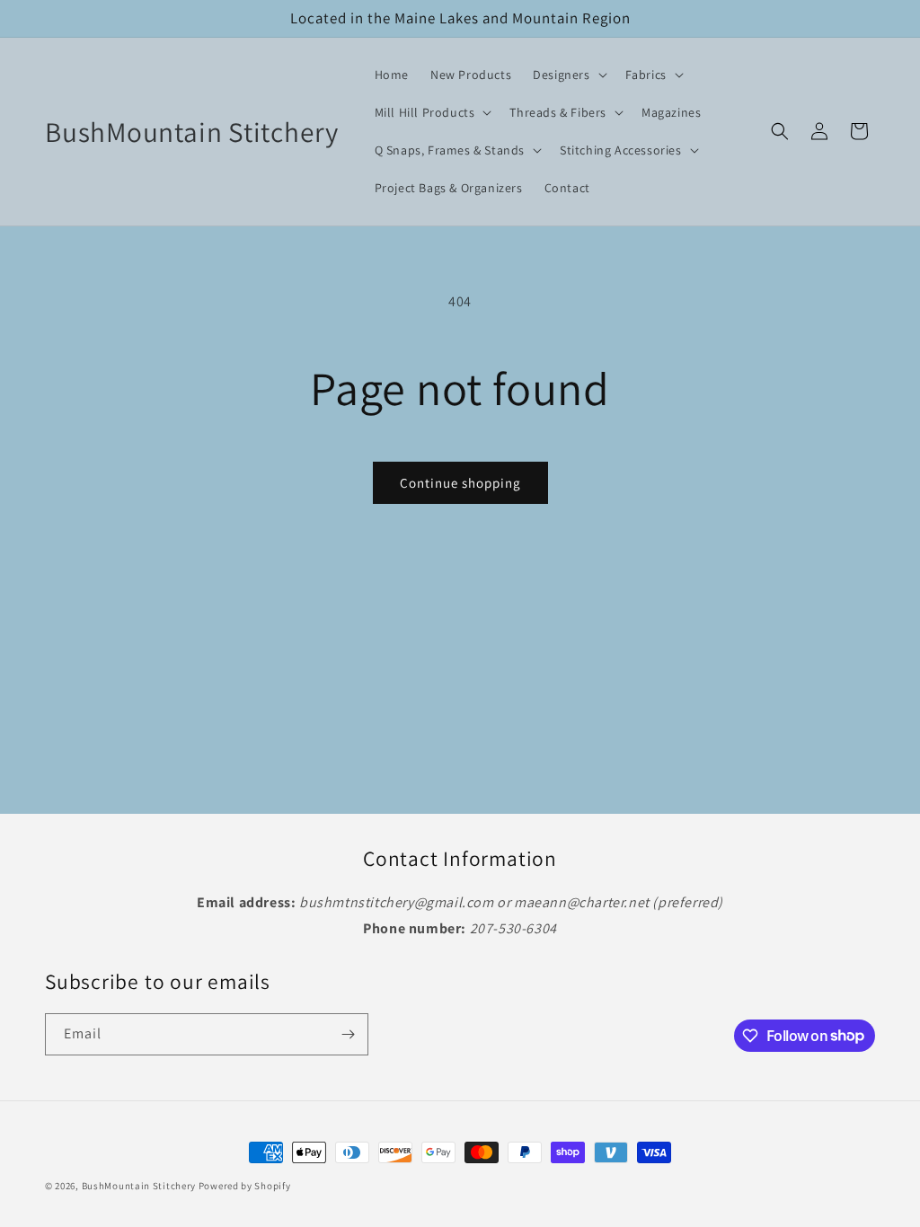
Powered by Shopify (245, 1185)
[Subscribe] (347, 1034)
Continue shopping (460, 482)
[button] (568, 74)
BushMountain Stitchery (139, 1185)
